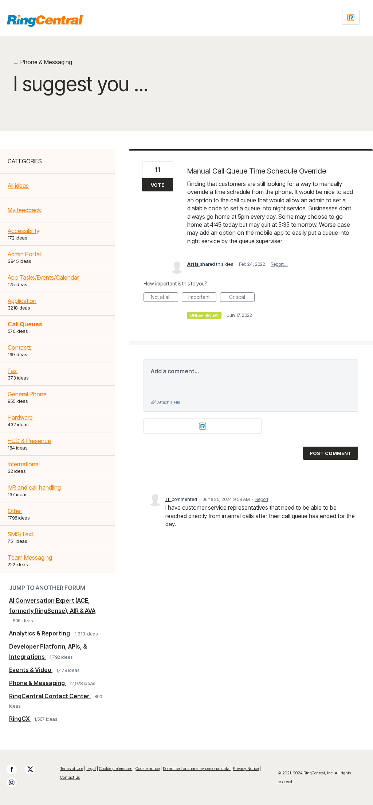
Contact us (70, 777)
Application (22, 300)
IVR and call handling (34, 487)
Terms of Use (71, 768)
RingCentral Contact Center (50, 696)
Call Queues (25, 324)
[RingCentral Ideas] (45, 21)
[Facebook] (15, 769)
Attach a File (168, 402)
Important (202, 298)
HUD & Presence (29, 440)
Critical (242, 298)
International (24, 464)
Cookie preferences (115, 768)
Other (15, 510)
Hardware (20, 417)
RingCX (20, 718)
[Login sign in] (351, 17)
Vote (157, 185)
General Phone (27, 394)
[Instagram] (15, 782)
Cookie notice (148, 768)
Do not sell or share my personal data (197, 768)
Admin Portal (24, 254)
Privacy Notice (246, 768)
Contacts (20, 347)
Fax (12, 370)
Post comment (331, 453)
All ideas (18, 185)
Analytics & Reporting (40, 633)
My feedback (24, 210)
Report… (279, 264)
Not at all (164, 298)
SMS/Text (20, 534)
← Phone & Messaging (42, 62)
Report (261, 499)
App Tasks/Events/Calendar (43, 277)
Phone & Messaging (37, 683)
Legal (91, 768)
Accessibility (23, 230)
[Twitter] (34, 769)
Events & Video (30, 669)
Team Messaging (30, 557)
